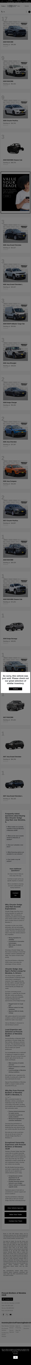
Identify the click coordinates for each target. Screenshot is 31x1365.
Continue (15, 689)
